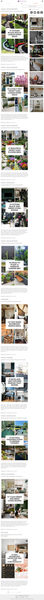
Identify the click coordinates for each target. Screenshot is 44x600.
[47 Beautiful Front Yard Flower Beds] (14, 169)
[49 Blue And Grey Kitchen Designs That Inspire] (14, 401)
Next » (19, 592)
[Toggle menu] (1, 1)
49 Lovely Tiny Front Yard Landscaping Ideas (13, 69)
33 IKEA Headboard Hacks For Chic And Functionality (35, 41)
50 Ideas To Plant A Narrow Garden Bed (11, 243)
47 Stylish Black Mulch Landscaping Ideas (12, 11)
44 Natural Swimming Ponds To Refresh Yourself (14, 418)
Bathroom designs (4, 299)
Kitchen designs (10, 357)
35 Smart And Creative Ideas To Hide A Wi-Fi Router (36, 109)
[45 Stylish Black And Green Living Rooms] (14, 226)
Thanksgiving (35, 3)
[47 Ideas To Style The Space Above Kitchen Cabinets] (36, 92)
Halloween (8, 3)
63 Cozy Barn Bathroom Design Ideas (11, 301)
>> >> (15, 61)
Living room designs (10, 182)
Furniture (6, 532)
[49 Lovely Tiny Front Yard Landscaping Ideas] (14, 111)
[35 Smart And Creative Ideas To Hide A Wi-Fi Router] (36, 105)
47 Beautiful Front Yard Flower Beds (10, 127)
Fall (21, 3)
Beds (2, 532)
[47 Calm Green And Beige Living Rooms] (14, 518)
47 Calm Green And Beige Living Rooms (11, 476)
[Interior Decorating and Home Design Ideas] (22, 1)
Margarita (13, 64)
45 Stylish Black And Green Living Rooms (12, 185)
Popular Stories (32, 6)
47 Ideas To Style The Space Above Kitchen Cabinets (35, 96)
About (27, 597)
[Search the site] (42, 1)
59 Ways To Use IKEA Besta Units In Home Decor (35, 27)
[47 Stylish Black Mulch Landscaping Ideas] (14, 53)
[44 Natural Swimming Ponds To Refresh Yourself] (14, 459)
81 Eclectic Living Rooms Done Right (35, 55)
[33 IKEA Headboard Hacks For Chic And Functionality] (14, 577)
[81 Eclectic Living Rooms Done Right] (36, 51)
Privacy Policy (22, 597)
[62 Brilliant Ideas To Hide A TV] (36, 78)
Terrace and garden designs (12, 9)
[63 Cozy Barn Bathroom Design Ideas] (14, 343)
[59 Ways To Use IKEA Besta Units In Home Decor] (36, 23)
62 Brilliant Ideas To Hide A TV (35, 83)
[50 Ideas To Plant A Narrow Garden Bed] (14, 285)
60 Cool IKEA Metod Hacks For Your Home (35, 69)
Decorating (3, 9)
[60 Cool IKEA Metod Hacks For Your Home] (36, 64)
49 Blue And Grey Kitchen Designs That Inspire (13, 359)
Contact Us (17, 597)
